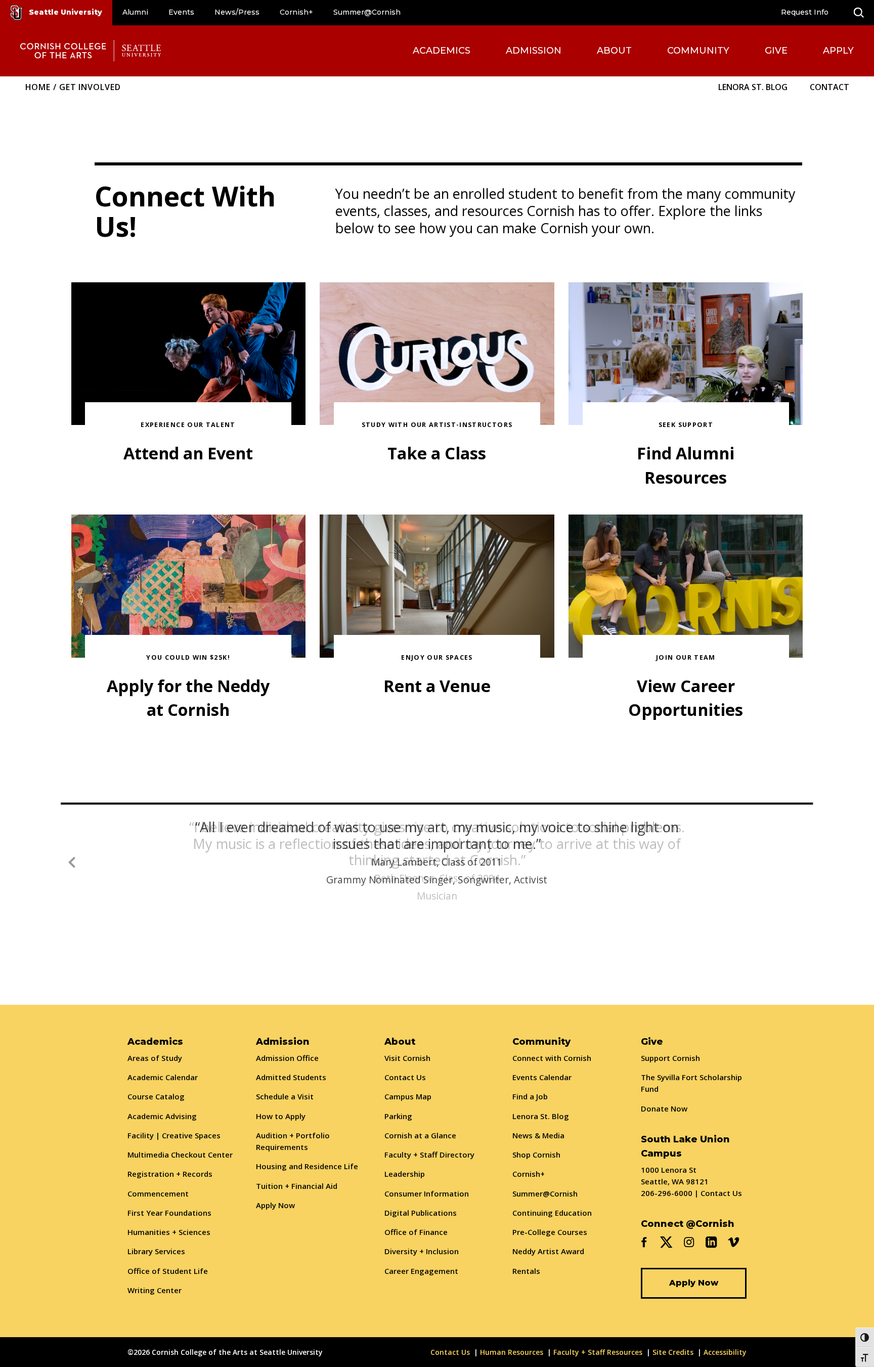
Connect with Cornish (551, 1058)
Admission (533, 50)
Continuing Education (552, 1213)
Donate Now (664, 1108)
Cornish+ (296, 12)
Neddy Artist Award (548, 1251)
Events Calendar (542, 1077)
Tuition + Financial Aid (296, 1186)
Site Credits (672, 1352)
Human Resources (511, 1352)
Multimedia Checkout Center (180, 1154)
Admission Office (287, 1058)
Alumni (135, 12)
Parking (398, 1116)
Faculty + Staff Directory (429, 1154)
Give (776, 50)
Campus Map (407, 1096)
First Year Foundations (169, 1213)
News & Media (538, 1135)
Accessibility (725, 1352)
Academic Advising (162, 1116)
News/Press (236, 12)
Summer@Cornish (367, 12)
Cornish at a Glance (420, 1135)
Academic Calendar (162, 1077)
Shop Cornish (536, 1154)
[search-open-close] (859, 12)
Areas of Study (154, 1058)
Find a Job (530, 1096)
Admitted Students (291, 1077)
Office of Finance (416, 1232)
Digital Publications (420, 1213)
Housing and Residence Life (307, 1166)
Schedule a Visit (285, 1096)
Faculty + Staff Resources (597, 1352)
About (614, 50)
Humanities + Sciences (168, 1232)
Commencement (158, 1193)
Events (181, 12)
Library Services (156, 1251)
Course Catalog (156, 1096)
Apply (838, 50)
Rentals (526, 1271)
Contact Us (405, 1077)
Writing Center (154, 1290)
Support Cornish (670, 1058)
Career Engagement (421, 1271)
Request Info (804, 12)
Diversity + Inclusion (421, 1251)
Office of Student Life (167, 1271)
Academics (441, 50)
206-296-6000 (666, 1193)
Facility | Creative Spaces (174, 1135)
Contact (829, 87)
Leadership (404, 1174)
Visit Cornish (407, 1058)
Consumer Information (426, 1193)
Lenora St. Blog (753, 87)
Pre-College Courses (549, 1232)
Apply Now (275, 1205)
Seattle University (65, 12)
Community (698, 50)
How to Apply (280, 1116)
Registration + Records (169, 1174)
